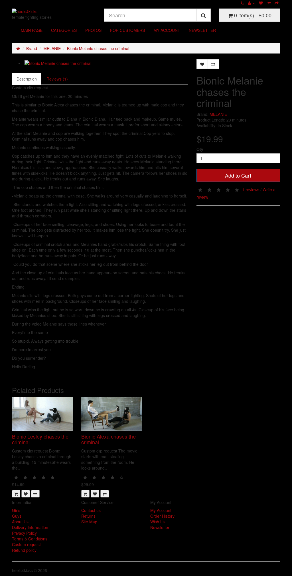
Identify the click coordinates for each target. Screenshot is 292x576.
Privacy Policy (24, 533)
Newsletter (159, 527)
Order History (162, 516)
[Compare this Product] (213, 64)
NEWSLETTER (202, 30)
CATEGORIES (64, 30)
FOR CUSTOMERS (127, 30)
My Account (160, 510)
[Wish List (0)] (261, 3)
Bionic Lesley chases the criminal (40, 439)
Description (27, 79)
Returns (88, 516)
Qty (199, 149)
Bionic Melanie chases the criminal (98, 48)
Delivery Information (30, 527)
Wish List (158, 521)
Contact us (91, 510)
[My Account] (251, 3)
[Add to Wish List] (202, 64)
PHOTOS (93, 30)
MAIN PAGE (31, 30)
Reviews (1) (57, 79)
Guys (16, 516)
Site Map (89, 521)
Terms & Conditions (29, 539)
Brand (31, 48)
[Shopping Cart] (269, 3)
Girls (16, 510)
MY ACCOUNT (166, 30)
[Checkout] (277, 3)
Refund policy (24, 550)
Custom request (26, 544)
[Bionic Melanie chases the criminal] (105, 63)
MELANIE (52, 48)
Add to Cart (238, 175)
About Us (20, 521)
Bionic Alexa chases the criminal (108, 439)
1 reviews (250, 189)
